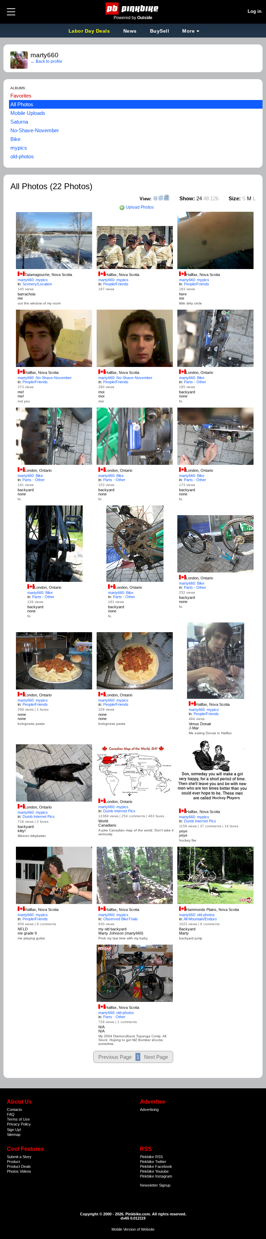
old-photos (22, 156)
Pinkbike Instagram (156, 1176)
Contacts (14, 1109)
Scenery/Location (37, 284)
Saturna (19, 122)
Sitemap (13, 1134)
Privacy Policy (19, 1124)
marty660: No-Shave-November (45, 378)
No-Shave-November (34, 130)
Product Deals (19, 1166)
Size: (235, 198)
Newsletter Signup (155, 1185)
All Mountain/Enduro (200, 919)
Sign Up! (14, 1130)
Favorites (21, 96)
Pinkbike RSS (151, 1157)
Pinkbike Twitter (153, 1162)
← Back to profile (46, 61)
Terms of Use (18, 1119)
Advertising (149, 1109)
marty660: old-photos (197, 915)
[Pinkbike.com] (133, 8)
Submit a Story (19, 1157)
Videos (25, 1171)
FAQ (11, 1114)
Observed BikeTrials (120, 919)
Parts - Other (195, 382)
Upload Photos (139, 207)
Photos (13, 1171)
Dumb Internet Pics (39, 816)
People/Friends (115, 284)
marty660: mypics (33, 280)
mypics (18, 148)
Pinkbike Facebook (156, 1166)
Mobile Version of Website (133, 1229)
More (188, 31)
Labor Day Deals (90, 31)
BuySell (159, 31)
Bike (15, 139)
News (130, 31)
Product (13, 1162)
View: (145, 198)
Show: (187, 198)
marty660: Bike (191, 378)
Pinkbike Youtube (154, 1171)
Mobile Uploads (27, 113)
